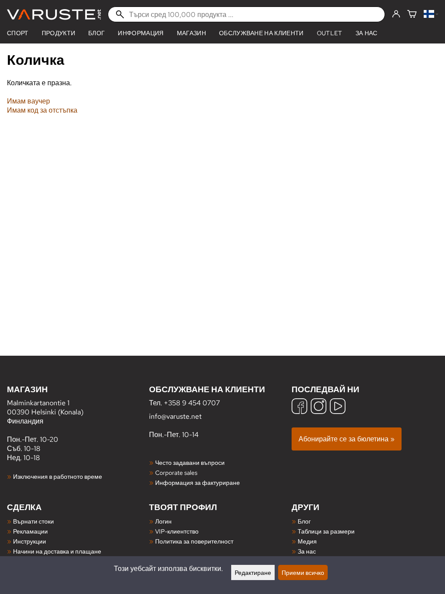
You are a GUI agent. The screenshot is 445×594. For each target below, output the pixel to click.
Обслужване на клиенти (261, 33)
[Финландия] (431, 14)
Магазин (191, 33)
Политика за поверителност (194, 541)
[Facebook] (299, 407)
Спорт (18, 33)
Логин (163, 521)
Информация (140, 33)
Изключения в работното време (57, 476)
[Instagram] (318, 407)
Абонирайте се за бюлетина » (347, 439)
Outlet (329, 33)
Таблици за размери (326, 531)
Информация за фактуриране (197, 482)
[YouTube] (337, 407)
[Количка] (412, 14)
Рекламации (30, 531)
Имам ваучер (28, 101)
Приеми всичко (303, 572)
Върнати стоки (33, 521)
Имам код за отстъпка (42, 110)
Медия (307, 541)
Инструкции (29, 541)
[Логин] (396, 14)
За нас (366, 33)
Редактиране (253, 572)
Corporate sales (176, 472)
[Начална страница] (54, 14)
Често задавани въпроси (190, 462)
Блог (304, 521)
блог (96, 33)
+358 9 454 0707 (192, 402)
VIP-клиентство (177, 531)
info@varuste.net (175, 416)
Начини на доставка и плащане (57, 551)
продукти (59, 33)
